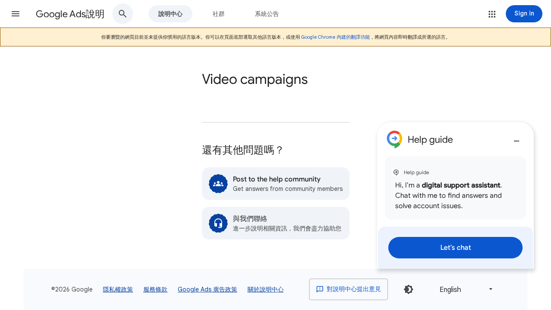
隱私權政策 (118, 289)
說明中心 (170, 14)
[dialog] (455, 195)
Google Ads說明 (70, 14)
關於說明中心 (266, 289)
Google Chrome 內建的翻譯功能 (335, 37)
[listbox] (464, 289)
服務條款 (155, 289)
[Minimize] (516, 137)
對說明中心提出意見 (353, 289)
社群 (219, 14)
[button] (15, 13)
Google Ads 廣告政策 (207, 289)
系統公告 (267, 14)
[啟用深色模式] (408, 289)
